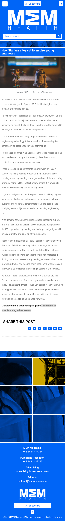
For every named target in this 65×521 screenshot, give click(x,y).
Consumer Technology (42, 92)
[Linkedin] (61, 3)
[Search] (59, 36)
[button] (5, 3)
